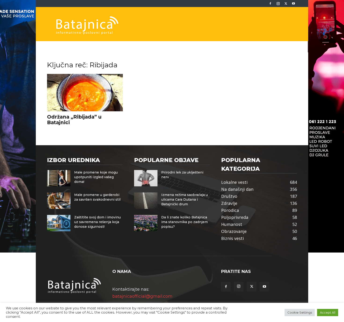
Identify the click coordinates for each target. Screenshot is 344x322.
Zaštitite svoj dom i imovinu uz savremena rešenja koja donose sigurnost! (97, 222)
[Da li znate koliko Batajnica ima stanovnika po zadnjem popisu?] (145, 223)
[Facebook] (270, 3)
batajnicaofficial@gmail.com (142, 296)
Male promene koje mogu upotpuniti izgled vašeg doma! (96, 177)
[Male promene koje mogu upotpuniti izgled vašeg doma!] (58, 178)
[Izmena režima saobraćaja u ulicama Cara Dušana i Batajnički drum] (145, 200)
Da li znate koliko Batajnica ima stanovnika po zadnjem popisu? (184, 222)
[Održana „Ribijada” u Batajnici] (85, 92)
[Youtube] (293, 3)
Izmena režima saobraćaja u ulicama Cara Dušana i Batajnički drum (184, 199)
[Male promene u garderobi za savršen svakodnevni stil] (58, 200)
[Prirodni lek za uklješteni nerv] (145, 178)
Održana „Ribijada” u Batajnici (74, 119)
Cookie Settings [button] (299, 312)
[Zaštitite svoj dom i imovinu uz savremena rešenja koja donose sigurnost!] (58, 223)
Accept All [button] (327, 312)
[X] (285, 3)
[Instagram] (278, 3)
